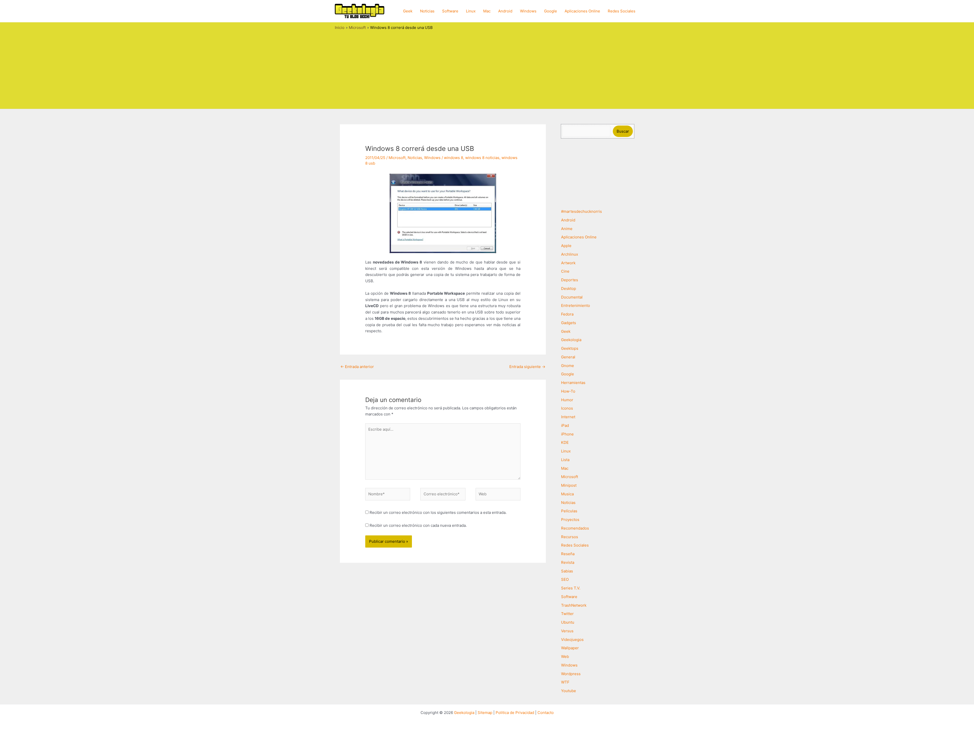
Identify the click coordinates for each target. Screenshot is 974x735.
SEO (565, 579)
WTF (565, 682)
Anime (566, 228)
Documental (572, 297)
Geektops (569, 348)
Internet (568, 416)
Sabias (567, 571)
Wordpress (571, 673)
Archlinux (569, 254)
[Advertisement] (487, 68)
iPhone (567, 434)
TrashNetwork (573, 605)
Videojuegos (572, 639)
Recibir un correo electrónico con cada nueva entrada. (418, 525)
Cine (565, 271)
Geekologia (571, 339)
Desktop (568, 288)
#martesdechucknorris (581, 211)
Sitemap (485, 712)
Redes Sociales (621, 11)
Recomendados (575, 528)
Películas (569, 511)
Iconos (567, 408)
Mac (487, 11)
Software (450, 11)
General (568, 357)
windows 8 (453, 157)
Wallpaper (570, 647)
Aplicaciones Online (582, 11)
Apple (566, 245)
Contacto (545, 712)
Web (565, 656)
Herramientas (573, 382)
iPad (565, 425)
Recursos (569, 536)
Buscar (623, 131)
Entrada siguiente (527, 366)
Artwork (568, 262)
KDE (565, 442)
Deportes (569, 279)
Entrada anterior (357, 366)
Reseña (568, 553)
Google (550, 11)
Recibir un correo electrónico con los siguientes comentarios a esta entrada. (438, 512)
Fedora (567, 314)
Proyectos (570, 519)
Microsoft (397, 157)
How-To (568, 391)
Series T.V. (570, 588)
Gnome (567, 365)
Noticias (427, 11)
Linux (471, 11)
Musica (567, 494)
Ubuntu (567, 622)
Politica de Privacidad (515, 712)
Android (505, 11)
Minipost (569, 485)
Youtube (568, 690)
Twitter (567, 613)
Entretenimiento (575, 305)
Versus (567, 630)
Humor (567, 399)
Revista (567, 562)
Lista (565, 459)
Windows (528, 11)
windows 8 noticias (482, 157)
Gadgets (568, 322)
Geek (407, 11)
